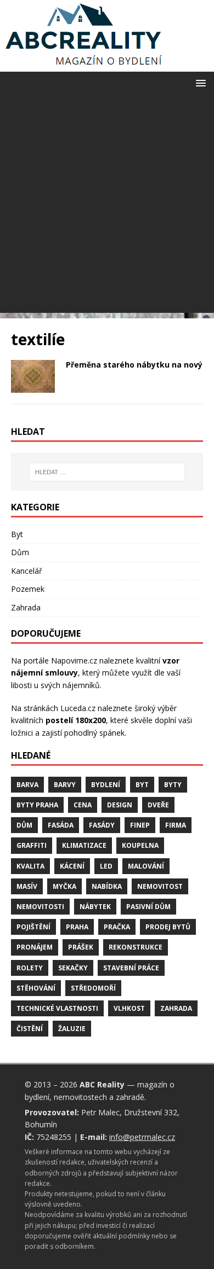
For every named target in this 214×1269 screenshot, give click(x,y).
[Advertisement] (107, 206)
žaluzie (72, 1028)
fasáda (61, 825)
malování (146, 866)
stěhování (35, 988)
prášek (80, 947)
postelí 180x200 (76, 720)
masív (26, 886)
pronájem (34, 947)
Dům (20, 552)
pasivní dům (148, 906)
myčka (64, 886)
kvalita (30, 866)
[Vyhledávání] (107, 472)
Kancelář (26, 571)
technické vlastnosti (57, 1008)
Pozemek (27, 589)
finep (140, 825)
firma (175, 825)
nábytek (95, 906)
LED (106, 866)
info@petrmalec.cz (142, 1137)
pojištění (33, 927)
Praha (77, 927)
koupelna (140, 845)
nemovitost (160, 886)
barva (27, 784)
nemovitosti (40, 906)
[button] (199, 82)
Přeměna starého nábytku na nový (134, 364)
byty (173, 784)
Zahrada (26, 607)
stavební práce (131, 968)
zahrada (176, 1008)
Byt (17, 534)
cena (83, 805)
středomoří (93, 988)
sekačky (73, 968)
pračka (117, 927)
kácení (72, 866)
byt (142, 784)
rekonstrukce (135, 947)
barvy (65, 784)
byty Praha (37, 805)
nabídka (107, 886)
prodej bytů (167, 927)
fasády (102, 825)
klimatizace (84, 845)
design (119, 805)
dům (24, 825)
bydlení (105, 784)
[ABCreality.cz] (84, 65)
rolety (29, 968)
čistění (29, 1028)
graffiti (31, 845)
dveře (158, 805)
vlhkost (129, 1008)
